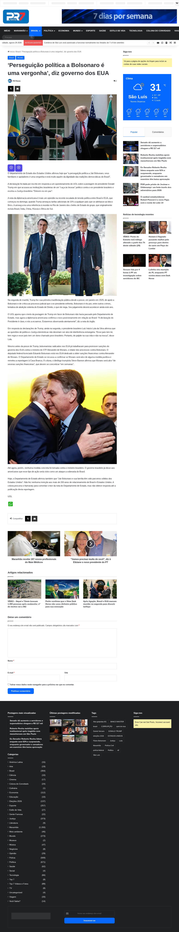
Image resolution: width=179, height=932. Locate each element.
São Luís (96, 755)
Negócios (13, 849)
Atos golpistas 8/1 (100, 722)
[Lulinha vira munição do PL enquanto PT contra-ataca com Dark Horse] (160, 260)
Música (12, 845)
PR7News (17, 81)
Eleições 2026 (15, 801)
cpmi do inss (121, 726)
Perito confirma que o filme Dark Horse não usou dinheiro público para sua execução (61, 604)
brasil (95, 726)
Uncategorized (15, 892)
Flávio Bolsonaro (99, 741)
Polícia (12, 858)
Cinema (12, 779)
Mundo (77, 31)
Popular (133, 132)
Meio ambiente (16, 832)
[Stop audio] (18, 167)
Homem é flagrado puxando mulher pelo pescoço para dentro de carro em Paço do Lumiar (159, 243)
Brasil (34, 31)
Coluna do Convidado (158, 31)
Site (66, 673)
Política (48, 31)
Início (7, 31)
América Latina (16, 762)
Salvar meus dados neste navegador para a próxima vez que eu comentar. (42, 685)
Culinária (13, 788)
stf (118, 750)
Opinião (12, 853)
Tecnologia (135, 31)
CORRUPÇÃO (106, 726)
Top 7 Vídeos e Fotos (18, 884)
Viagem (12, 897)
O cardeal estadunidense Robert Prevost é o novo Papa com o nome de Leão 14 (155, 200)
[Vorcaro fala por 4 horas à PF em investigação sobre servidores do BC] (134, 260)
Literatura (13, 823)
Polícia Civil (109, 746)
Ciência (12, 775)
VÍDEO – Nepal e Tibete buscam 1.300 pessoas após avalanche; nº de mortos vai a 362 (24, 604)
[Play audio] (11, 167)
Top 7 (11, 879)
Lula (121, 741)
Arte (11, 766)
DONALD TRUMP (115, 731)
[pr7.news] (16, 17)
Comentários (158, 132)
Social (12, 871)
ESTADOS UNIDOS (115, 736)
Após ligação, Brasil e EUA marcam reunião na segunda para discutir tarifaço (99, 604)
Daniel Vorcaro (98, 731)
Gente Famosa (16, 814)
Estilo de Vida (117, 31)
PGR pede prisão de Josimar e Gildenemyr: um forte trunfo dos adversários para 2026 (156, 187)
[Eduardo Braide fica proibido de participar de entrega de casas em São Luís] (69, 738)
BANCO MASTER (117, 722)
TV (10, 888)
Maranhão (20, 31)
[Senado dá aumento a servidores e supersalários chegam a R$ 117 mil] (130, 146)
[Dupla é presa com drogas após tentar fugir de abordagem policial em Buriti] (81, 730)
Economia (63, 31)
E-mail (11, 673)
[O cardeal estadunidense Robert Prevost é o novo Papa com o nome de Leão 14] (130, 200)
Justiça (12, 819)
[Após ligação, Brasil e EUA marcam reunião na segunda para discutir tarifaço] (100, 589)
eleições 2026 (98, 736)
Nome (11, 661)
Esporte (90, 31)
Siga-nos (138, 713)
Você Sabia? (14, 901)
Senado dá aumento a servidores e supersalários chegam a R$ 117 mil (153, 145)
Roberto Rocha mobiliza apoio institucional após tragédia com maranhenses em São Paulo (156, 158)
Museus (12, 840)
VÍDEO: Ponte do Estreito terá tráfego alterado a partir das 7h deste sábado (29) (76, 43)
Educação (13, 797)
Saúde (102, 31)
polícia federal (98, 750)
